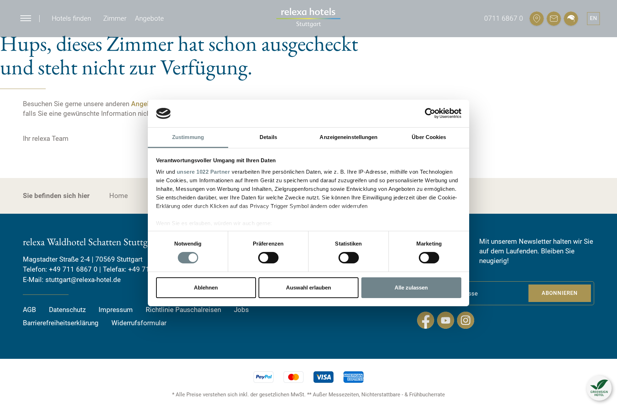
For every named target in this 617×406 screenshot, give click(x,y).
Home (118, 196)
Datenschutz (67, 310)
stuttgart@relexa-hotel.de (83, 280)
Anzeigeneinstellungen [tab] (348, 137)
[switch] (268, 257)
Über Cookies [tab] (429, 137)
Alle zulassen (411, 287)
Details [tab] (268, 137)
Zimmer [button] (114, 18)
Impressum (116, 310)
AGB (29, 310)
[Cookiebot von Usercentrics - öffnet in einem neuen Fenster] (430, 113)
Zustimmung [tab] (188, 137)
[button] (599, 388)
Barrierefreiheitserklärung (61, 323)
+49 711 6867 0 (73, 269)
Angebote (146, 104)
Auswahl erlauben (308, 287)
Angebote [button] (149, 18)
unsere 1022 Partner (203, 172)
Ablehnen (206, 287)
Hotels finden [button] (71, 18)
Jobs (241, 310)
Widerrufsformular (138, 323)
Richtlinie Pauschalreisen (183, 310)
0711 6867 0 (503, 18)
